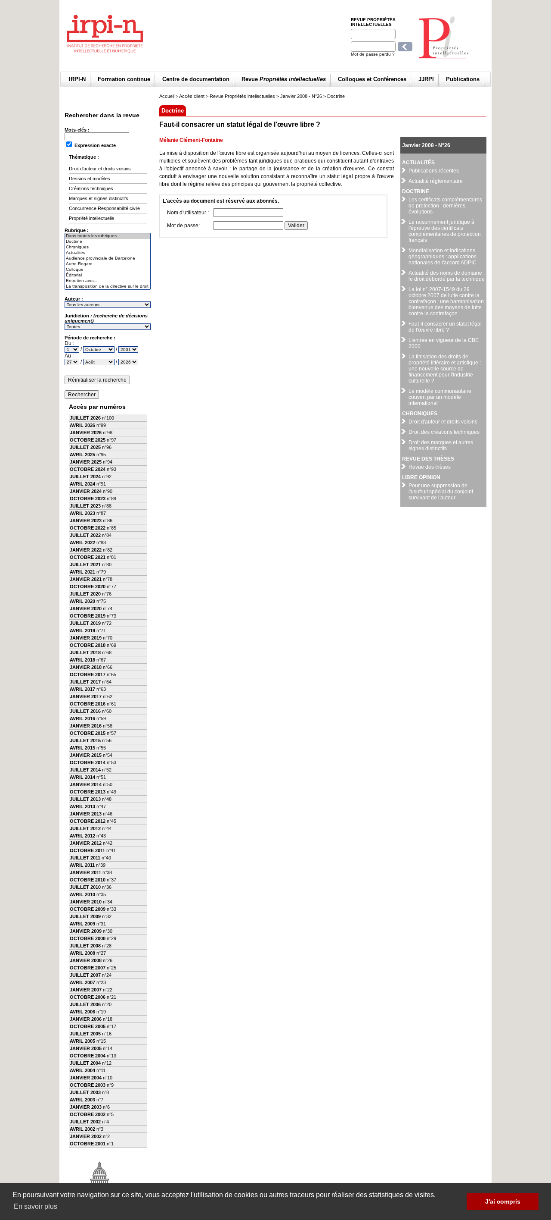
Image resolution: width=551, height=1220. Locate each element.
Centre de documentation (195, 79)
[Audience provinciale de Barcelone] (107, 258)
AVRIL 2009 (82, 923)
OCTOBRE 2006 (87, 997)
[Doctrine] (107, 242)
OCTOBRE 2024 (87, 469)
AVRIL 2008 (82, 953)
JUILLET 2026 (85, 417)
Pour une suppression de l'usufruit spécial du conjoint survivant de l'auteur (441, 492)
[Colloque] (107, 270)
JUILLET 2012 (85, 828)
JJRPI (426, 79)
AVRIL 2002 (82, 1129)
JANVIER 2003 (86, 1107)
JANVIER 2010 (86, 901)
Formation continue (124, 79)
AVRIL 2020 (82, 601)
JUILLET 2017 (85, 681)
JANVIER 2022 (86, 549)
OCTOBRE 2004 (87, 1055)
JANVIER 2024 (86, 491)
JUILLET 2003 (85, 1092)
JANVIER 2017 (86, 696)
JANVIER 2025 (86, 461)
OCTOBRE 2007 (87, 967)
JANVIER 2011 (85, 872)
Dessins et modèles (89, 178)
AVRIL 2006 (82, 1011)
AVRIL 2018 (82, 659)
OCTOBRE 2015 (87, 733)
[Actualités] (107, 253)
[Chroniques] (107, 247)
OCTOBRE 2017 (87, 674)
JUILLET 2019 (85, 623)
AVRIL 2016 (82, 718)
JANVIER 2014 (86, 784)
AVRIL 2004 (82, 1070)
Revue (283, 79)
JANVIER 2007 (86, 989)
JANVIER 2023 (86, 520)
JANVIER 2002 (86, 1136)
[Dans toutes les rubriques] (107, 236)
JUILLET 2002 (85, 1121)
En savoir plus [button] (35, 1206)
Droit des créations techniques (444, 432)
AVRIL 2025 (82, 454)
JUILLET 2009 (85, 916)
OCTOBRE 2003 (87, 1085)
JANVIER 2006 (86, 1019)
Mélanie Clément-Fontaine (191, 140)
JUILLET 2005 (85, 1033)
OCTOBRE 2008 (87, 938)
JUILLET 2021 (85, 564)
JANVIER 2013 (86, 813)
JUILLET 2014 (85, 769)
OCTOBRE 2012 (87, 821)
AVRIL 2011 (82, 865)
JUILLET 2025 (85, 447)
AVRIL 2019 (82, 630)
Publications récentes (434, 171)
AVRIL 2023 (82, 513)
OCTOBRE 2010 (87, 879)
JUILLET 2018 (85, 652)
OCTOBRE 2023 (87, 498)
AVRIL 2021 (82, 571)
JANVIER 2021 (86, 579)
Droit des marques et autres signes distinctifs (441, 445)
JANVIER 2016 (86, 725)
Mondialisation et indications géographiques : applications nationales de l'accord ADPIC (443, 257)
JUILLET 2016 (85, 711)
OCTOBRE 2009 (87, 909)
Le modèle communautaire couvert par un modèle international (440, 397)
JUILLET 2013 (85, 799)
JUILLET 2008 (85, 945)
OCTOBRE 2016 (87, 703)
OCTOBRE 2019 (87, 615)
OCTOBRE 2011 (87, 850)
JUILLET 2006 (85, 1004)
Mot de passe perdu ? (373, 54)
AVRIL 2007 (82, 982)
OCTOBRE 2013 (87, 791)
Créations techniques (91, 188)
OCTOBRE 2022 (87, 527)
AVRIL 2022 (82, 542)
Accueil (166, 96)
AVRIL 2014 (82, 777)
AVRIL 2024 (82, 483)
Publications (463, 79)
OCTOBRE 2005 (87, 1026)
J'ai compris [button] (502, 1201)
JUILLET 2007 (85, 975)
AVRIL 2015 (82, 747)
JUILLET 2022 (85, 535)
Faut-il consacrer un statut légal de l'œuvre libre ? (445, 327)
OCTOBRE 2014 (87, 762)
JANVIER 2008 (86, 960)
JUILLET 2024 (85, 476)
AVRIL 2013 (82, 806)
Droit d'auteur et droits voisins (100, 168)
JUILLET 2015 (85, 740)
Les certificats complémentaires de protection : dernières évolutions (445, 206)
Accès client (191, 96)
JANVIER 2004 (86, 1077)
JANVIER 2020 (86, 608)
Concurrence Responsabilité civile (104, 208)
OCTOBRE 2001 (87, 1143)
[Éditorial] (107, 275)
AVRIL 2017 (82, 689)
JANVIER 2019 (86, 637)
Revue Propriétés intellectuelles (373, 22)
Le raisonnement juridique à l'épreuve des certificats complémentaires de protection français (445, 231)
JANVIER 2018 (86, 667)
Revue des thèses (430, 467)
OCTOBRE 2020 (87, 586)
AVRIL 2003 (82, 1099)
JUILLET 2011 (85, 857)
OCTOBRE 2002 (87, 1114)
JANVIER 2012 (86, 843)
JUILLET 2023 (85, 505)
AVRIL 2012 (82, 835)
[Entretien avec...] (107, 281)
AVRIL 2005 (82, 1041)
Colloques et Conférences (372, 79)
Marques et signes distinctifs (98, 198)
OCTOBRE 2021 (87, 557)
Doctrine (336, 96)
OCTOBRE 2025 (87, 439)
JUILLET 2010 (85, 887)
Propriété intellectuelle (91, 218)
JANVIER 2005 (86, 1048)
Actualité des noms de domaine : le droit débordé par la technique (447, 276)
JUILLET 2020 (85, 593)
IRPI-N (77, 79)
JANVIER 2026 (86, 432)
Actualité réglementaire (436, 181)
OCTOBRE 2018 (87, 645)
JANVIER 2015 (86, 755)
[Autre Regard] (107, 264)
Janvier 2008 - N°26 (301, 96)
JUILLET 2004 (85, 1063)
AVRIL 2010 (82, 894)
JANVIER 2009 (86, 931)
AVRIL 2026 (82, 425)
